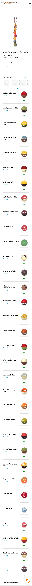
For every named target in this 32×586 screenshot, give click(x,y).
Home (2, 9)
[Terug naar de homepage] (9, 3)
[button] (30, 3)
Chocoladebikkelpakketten (9, 9)
